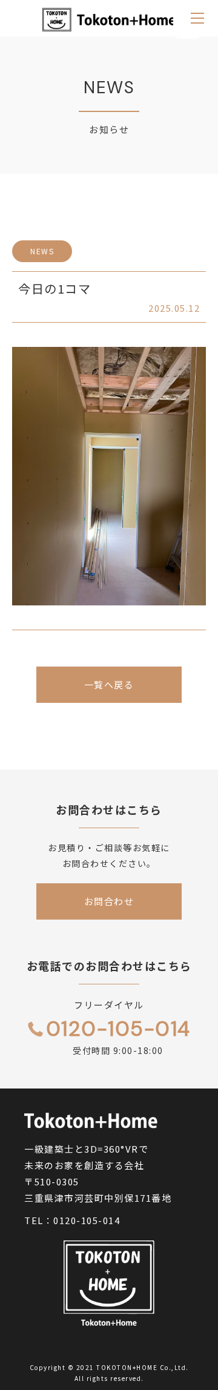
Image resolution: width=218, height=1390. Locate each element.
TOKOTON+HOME (126, 1367)
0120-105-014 (86, 1220)
